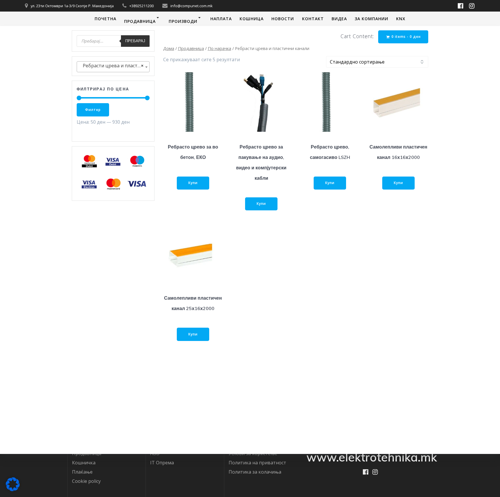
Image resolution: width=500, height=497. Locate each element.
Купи (193, 182)
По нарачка (219, 48)
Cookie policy (86, 481)
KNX (400, 18)
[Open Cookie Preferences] (13, 489)
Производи (183, 21)
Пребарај (135, 41)
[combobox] (113, 67)
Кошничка (83, 462)
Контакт (313, 18)
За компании (371, 18)
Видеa (339, 18)
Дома (168, 48)
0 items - (405, 36)
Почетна (105, 18)
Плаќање (82, 472)
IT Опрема (162, 462)
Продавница (140, 21)
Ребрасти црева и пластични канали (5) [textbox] (114, 65)
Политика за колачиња (255, 472)
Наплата (221, 18)
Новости (282, 18)
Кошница (252, 18)
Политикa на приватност (257, 462)
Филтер (93, 109)
